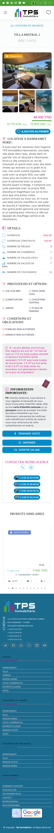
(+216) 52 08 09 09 (29, 484)
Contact (7, 797)
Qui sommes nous (11, 794)
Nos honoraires (11, 805)
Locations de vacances (29, 25)
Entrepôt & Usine (11, 687)
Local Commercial (12, 683)
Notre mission (10, 801)
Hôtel (5, 690)
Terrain (6, 675)
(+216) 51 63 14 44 (29, 497)
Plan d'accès (9, 790)
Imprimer (29, 442)
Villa (5, 671)
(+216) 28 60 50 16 (29, 491)
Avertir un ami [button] (29, 449)
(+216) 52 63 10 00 (29, 478)
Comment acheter (12, 786)
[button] (35, 3)
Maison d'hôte (10, 730)
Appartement (9, 667)
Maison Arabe (9, 679)
